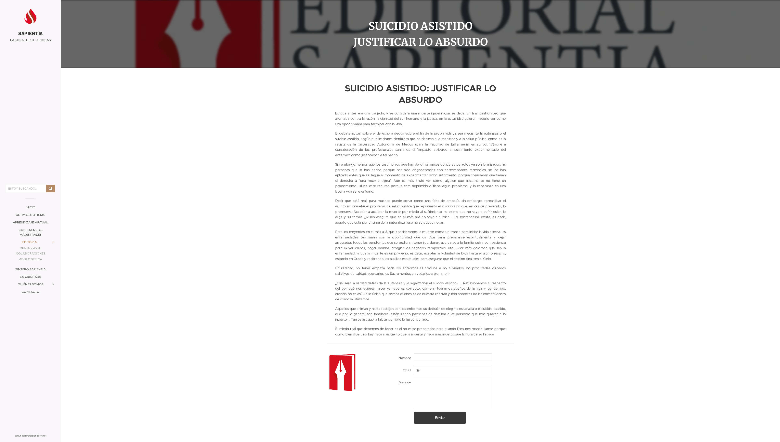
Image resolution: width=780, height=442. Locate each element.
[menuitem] (30, 207)
